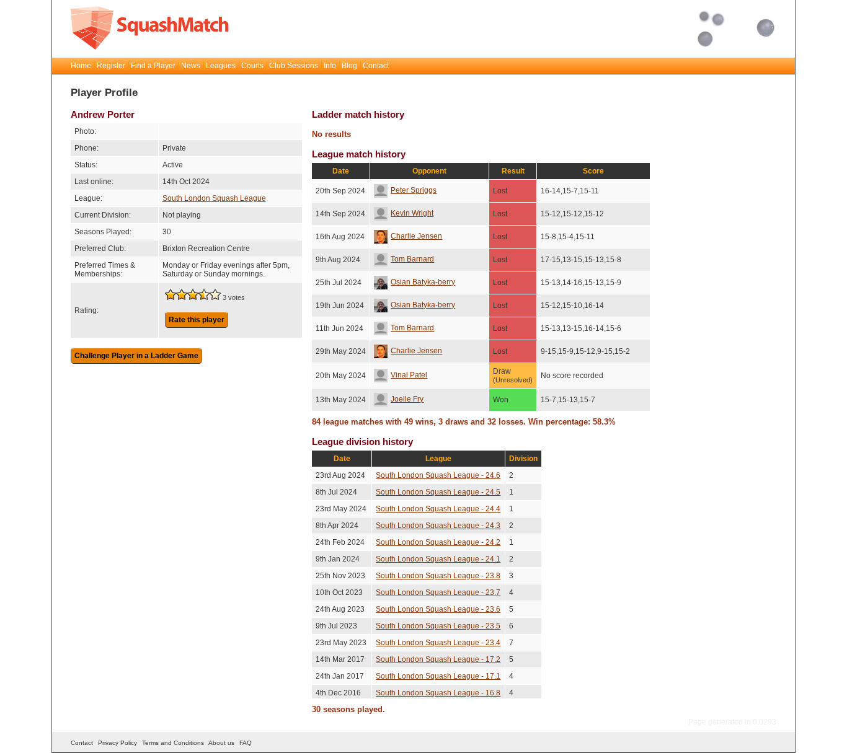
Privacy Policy (117, 742)
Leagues (221, 65)
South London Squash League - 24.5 (438, 492)
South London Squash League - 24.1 (438, 559)
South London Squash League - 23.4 (438, 642)
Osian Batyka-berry (423, 282)
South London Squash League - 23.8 (438, 575)
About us (221, 742)
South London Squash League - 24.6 (438, 475)
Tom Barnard (412, 259)
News (190, 65)
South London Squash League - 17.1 (438, 676)
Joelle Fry (407, 399)
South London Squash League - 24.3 (438, 525)
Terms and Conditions (173, 742)
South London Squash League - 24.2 (438, 542)
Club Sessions (293, 65)
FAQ (245, 742)
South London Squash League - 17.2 (438, 659)
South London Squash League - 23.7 (438, 592)
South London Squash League (214, 198)
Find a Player (153, 65)
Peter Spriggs (414, 190)
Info (330, 65)
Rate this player (196, 319)
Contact (376, 65)
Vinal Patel (409, 375)
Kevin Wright (412, 213)
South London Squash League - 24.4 (438, 508)
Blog (349, 65)
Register (111, 65)
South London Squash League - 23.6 (438, 609)
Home (81, 65)
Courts (252, 65)
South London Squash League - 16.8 (438, 693)
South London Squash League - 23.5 (438, 626)
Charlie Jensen (416, 236)
